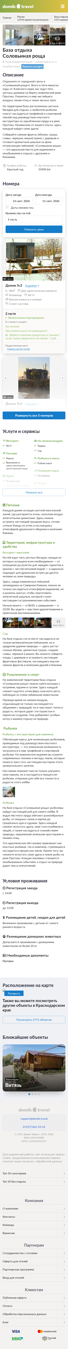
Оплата (7, 1305)
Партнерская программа (18, 1269)
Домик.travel (18, 6)
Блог (6, 1322)
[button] (6, 260)
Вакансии (9, 1233)
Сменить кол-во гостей (18, 349)
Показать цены (34, 229)
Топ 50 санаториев (14, 1173)
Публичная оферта (15, 1297)
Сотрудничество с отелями (20, 1253)
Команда (8, 1224)
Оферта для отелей (15, 1261)
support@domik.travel (34, 1118)
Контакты (9, 1216)
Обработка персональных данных (24, 1314)
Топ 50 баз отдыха (14, 1181)
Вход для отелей (13, 1277)
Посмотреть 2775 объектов (34, 1019)
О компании (10, 1208)
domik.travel (33, 1109)
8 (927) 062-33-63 (34, 1126)
